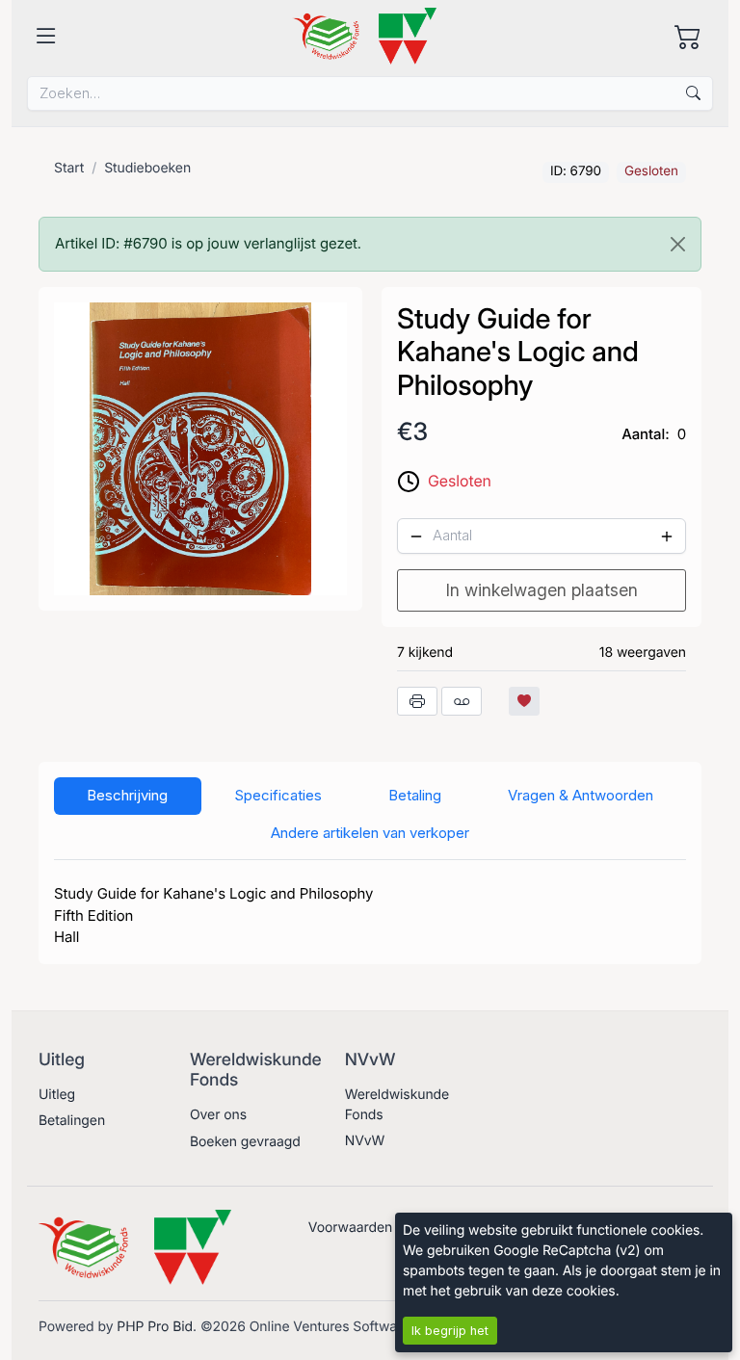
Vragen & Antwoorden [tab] (580, 795)
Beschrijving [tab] (127, 795)
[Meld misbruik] (461, 701)
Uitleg (57, 1094)
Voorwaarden (350, 1227)
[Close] (677, 244)
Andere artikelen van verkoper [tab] (370, 833)
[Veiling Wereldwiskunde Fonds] (364, 36)
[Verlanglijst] (524, 701)
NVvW (365, 1141)
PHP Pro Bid (155, 1327)
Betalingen (72, 1120)
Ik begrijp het (450, 1330)
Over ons (218, 1115)
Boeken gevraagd (245, 1142)
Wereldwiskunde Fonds (397, 1104)
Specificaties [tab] (278, 795)
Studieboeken (147, 168)
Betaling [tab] (414, 795)
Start (69, 168)
